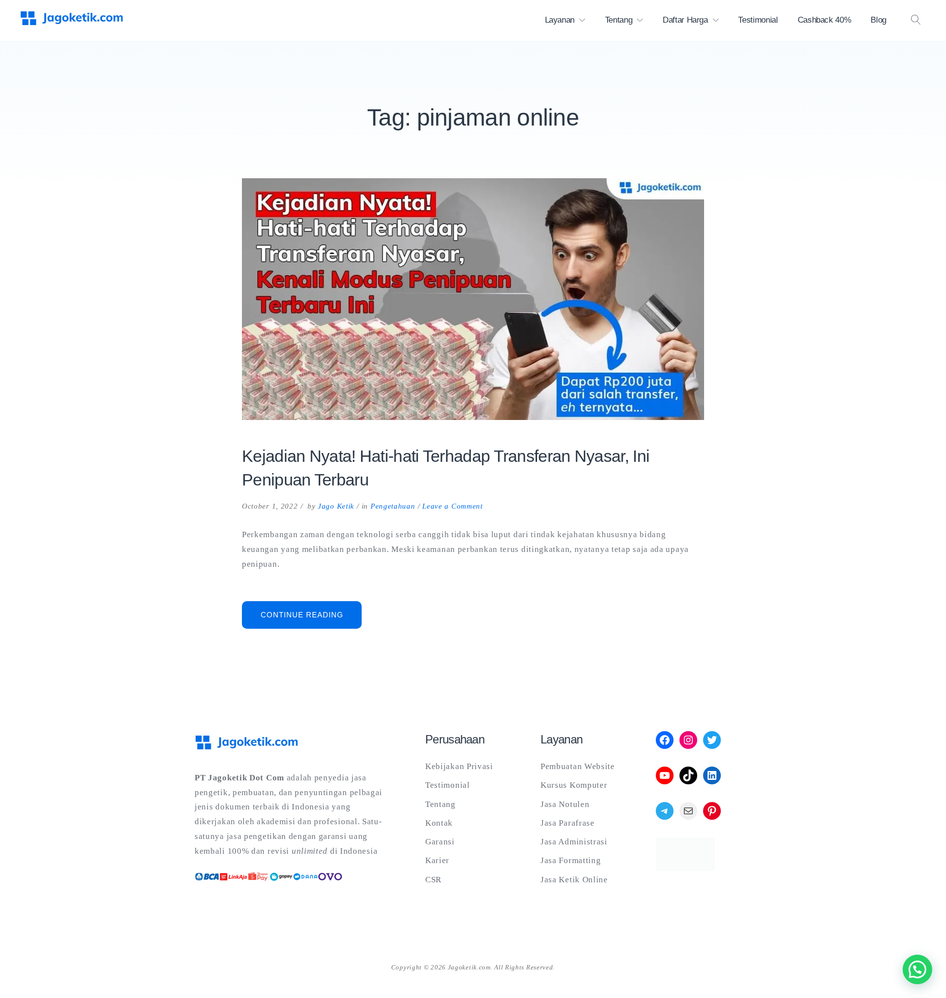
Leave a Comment (452, 506)
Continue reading (311, 619)
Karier (437, 860)
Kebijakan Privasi (459, 766)
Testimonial (757, 20)
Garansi (440, 841)
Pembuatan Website (578, 766)
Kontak (439, 823)
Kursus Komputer (574, 785)
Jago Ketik (336, 506)
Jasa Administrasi (574, 841)
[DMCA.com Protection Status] (685, 868)
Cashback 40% (824, 20)
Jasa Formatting (571, 860)
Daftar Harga (685, 20)
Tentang (619, 20)
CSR (433, 879)
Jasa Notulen (565, 804)
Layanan (560, 20)
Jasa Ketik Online (574, 879)
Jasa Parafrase (568, 823)
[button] (917, 969)
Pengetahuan (393, 506)
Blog (878, 20)
